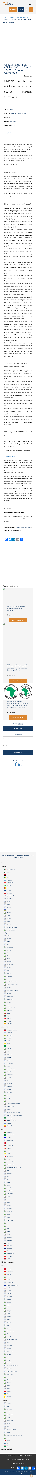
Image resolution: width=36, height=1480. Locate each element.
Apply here (7, 133)
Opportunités (12, 17)
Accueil (5, 17)
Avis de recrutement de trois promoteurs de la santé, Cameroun (16, 608)
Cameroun (26, 17)
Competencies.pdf (10, 456)
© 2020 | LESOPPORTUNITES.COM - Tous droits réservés (18, 1473)
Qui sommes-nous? (10, 1455)
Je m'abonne (18, 728)
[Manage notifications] (31, 1475)
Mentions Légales (18, 1463)
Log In (21, 10)
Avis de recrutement (18, 620)
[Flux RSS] (31, 9)
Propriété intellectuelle (25, 1455)
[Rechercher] (27, 9)
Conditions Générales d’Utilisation (18, 1459)
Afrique (19, 17)
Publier (13, 10)
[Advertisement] (18, 44)
